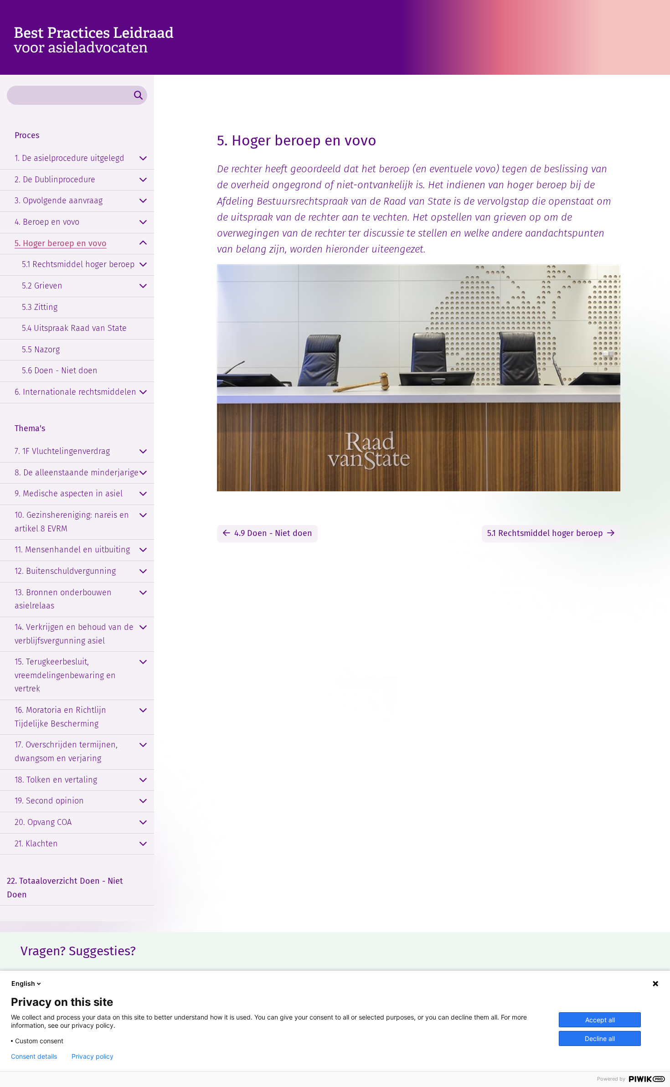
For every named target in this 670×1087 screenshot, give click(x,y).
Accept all (600, 1020)
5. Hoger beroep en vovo (61, 243)
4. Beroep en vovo (47, 222)
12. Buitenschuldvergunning (65, 571)
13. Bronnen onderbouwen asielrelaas (63, 599)
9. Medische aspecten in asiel (69, 494)
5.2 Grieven (42, 286)
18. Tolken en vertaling (56, 780)
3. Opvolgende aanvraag (59, 201)
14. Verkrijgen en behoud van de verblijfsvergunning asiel (74, 634)
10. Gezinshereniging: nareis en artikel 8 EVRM (72, 522)
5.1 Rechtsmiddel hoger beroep (78, 264)
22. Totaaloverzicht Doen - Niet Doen (65, 888)
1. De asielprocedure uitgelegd (69, 158)
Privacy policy (92, 1056)
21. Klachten (36, 844)
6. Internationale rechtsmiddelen (75, 392)
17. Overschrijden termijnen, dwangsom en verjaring (66, 751)
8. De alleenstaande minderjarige (77, 473)
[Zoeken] (138, 95)
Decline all (600, 1038)
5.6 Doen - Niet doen (60, 371)
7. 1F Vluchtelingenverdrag (62, 451)
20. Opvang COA (43, 822)
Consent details (34, 1056)
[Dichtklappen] (143, 243)
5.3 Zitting (39, 307)
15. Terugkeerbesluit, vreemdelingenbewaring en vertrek (65, 675)
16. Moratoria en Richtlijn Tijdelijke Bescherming (60, 717)
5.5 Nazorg (41, 350)
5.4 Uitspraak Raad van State (74, 328)
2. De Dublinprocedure (55, 180)
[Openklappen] (143, 158)
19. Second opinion (49, 801)
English (23, 983)
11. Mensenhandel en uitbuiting (72, 550)
